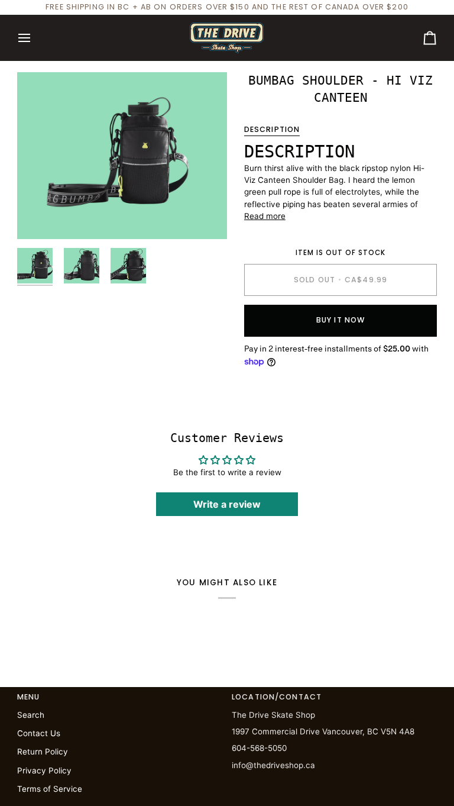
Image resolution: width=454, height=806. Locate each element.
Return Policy (42, 751)
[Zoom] (122, 155)
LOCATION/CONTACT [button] (277, 697)
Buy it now (340, 320)
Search (30, 715)
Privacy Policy (44, 770)
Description (272, 129)
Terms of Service (49, 789)
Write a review (227, 504)
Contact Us (38, 733)
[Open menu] (35, 38)
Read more (265, 216)
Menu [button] (28, 697)
